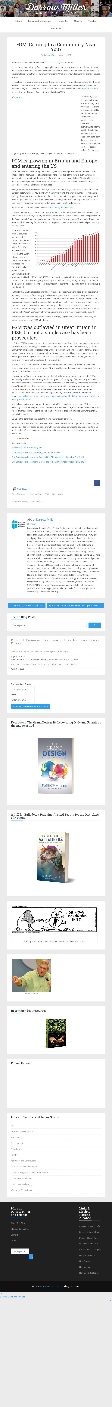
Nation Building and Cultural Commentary (29, 1172)
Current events (21, 501)
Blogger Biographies (20, 1229)
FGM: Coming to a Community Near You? (56, 46)
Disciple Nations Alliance (90, 1232)
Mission (78, 21)
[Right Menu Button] (110, 1300)
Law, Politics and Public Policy (24, 1166)
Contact (14, 1234)
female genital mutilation (32, 494)
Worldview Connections (21, 1190)
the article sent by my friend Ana (58, 207)
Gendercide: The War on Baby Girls (27, 447)
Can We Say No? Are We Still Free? (27, 605)
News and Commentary (21, 1178)
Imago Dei (63, 21)
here (87, 88)
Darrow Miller (50, 55)
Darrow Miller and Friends (50, 1286)
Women (39, 501)
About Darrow (31, 993)
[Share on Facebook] (97, 485)
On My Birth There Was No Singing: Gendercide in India (36, 452)
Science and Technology (21, 1184)
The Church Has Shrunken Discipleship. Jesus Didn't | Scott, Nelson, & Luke (44, 664)
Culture (18, 21)
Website (33, 524)
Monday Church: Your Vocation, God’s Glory (88, 1241)
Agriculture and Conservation (23, 1160)
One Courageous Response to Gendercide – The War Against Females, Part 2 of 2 (48, 461)
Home (13, 1240)
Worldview (56, 28)
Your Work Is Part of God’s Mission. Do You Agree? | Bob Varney (39, 651)
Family (14, 1155)
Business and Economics (22, 1131)
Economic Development (39, 21)
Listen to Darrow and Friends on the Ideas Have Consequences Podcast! (55, 641)
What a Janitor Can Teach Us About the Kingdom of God (74, 605)
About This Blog (18, 1223)
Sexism (60, 494)
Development (17, 1143)
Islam (53, 494)
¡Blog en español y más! (89, 1226)
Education (15, 1149)
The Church (16, 1137)
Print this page (23, 489)
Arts (12, 1125)
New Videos (84, 1267)
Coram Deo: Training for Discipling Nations (90, 1252)
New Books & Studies (89, 1273)
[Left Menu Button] (1, 1293)
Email (13, 694)
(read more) (80, 941)
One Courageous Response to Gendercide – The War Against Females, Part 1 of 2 (48, 457)
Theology (92, 21)
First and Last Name (21, 684)
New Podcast (85, 1261)
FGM (47, 494)
